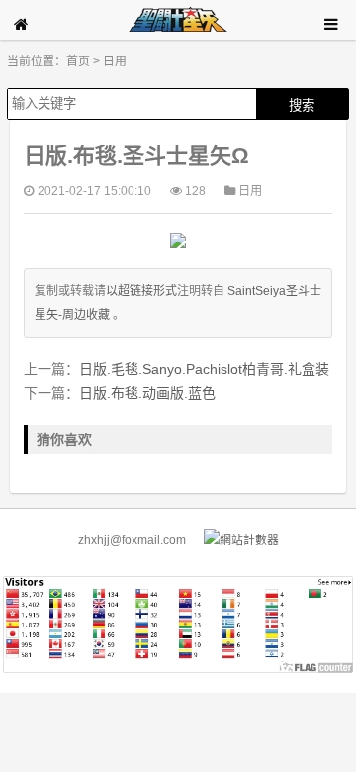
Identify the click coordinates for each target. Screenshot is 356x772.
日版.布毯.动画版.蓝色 (147, 393)
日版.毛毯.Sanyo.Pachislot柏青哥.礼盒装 (204, 369)
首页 (78, 61)
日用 (115, 61)
